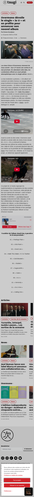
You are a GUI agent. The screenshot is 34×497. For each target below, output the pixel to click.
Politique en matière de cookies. (13, 475)
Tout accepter (17, 480)
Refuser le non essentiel (17, 485)
